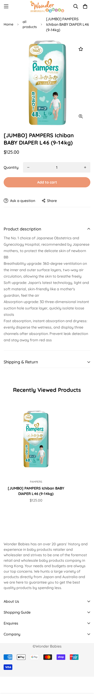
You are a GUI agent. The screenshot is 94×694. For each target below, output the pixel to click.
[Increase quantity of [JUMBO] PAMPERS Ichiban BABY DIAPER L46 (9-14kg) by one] (85, 167)
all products (30, 24)
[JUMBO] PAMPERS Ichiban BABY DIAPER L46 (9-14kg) (36, 491)
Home (8, 24)
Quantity (11, 167)
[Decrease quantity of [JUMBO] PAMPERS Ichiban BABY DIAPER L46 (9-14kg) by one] (28, 167)
